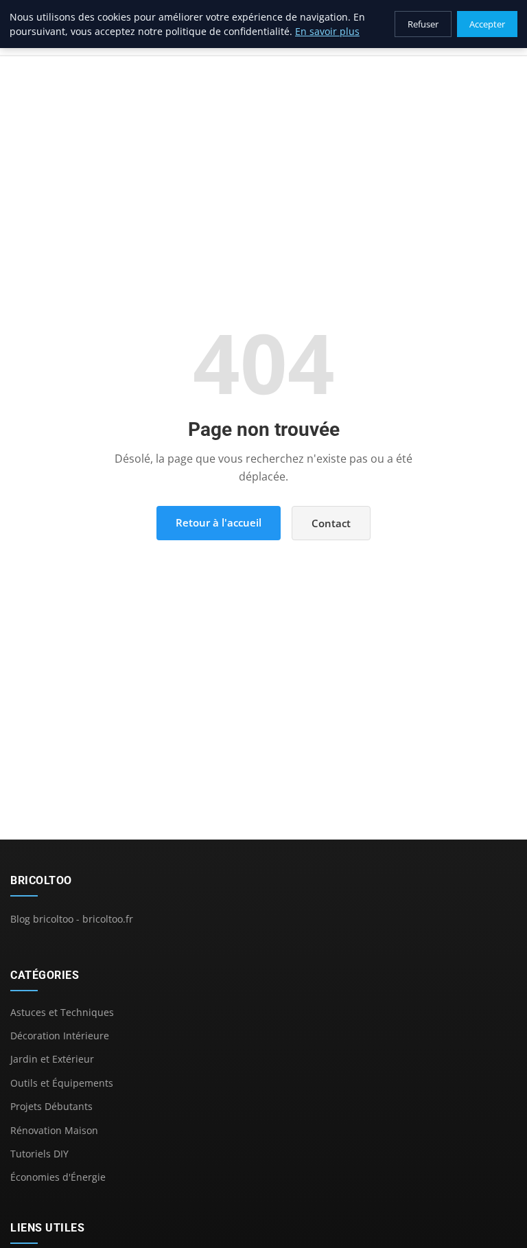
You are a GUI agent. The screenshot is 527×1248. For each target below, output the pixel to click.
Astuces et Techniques (62, 1012)
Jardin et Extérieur (52, 1058)
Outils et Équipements (61, 1082)
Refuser (423, 24)
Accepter (487, 24)
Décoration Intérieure (59, 1035)
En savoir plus (327, 31)
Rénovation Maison (54, 1130)
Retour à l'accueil (218, 522)
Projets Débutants (51, 1106)
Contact (331, 523)
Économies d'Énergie (58, 1176)
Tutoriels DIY (39, 1153)
